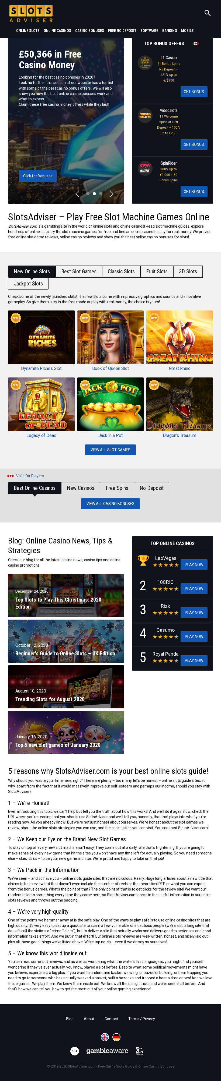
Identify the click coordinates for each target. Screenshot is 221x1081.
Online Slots (28, 31)
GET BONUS (194, 92)
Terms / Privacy (141, 1019)
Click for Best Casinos (37, 176)
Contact (111, 1019)
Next (111, 193)
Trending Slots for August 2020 (50, 699)
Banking (169, 31)
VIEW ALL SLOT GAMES (110, 450)
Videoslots (169, 110)
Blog (70, 1019)
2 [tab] (94, 193)
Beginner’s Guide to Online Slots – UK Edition (65, 653)
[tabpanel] (66, 120)
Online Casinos (57, 31)
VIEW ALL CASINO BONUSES (110, 503)
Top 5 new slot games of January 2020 (58, 745)
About (89, 1019)
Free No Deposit (122, 31)
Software (149, 31)
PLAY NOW (194, 565)
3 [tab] (100, 193)
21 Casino (168, 57)
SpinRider (169, 163)
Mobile (187, 31)
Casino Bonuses (89, 31)
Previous (77, 193)
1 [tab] (87, 193)
